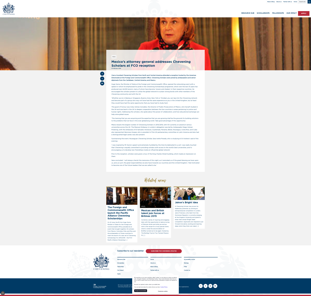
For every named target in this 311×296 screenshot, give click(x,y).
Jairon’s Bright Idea (186, 202)
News (113, 56)
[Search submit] (309, 1)
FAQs (185, 266)
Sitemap (186, 263)
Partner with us (287, 1)
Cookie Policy (163, 287)
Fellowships (278, 13)
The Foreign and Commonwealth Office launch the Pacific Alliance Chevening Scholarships (121, 213)
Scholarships (263, 13)
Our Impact (120, 270)
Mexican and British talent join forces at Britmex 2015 (152, 213)
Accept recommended (140, 290)
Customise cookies (163, 291)
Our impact (291, 13)
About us (279, 1)
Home (295, 1)
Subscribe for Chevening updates (164, 251)
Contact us (187, 270)
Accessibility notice (189, 259)
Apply (303, 13)
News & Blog (271, 1)
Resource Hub (247, 13)
